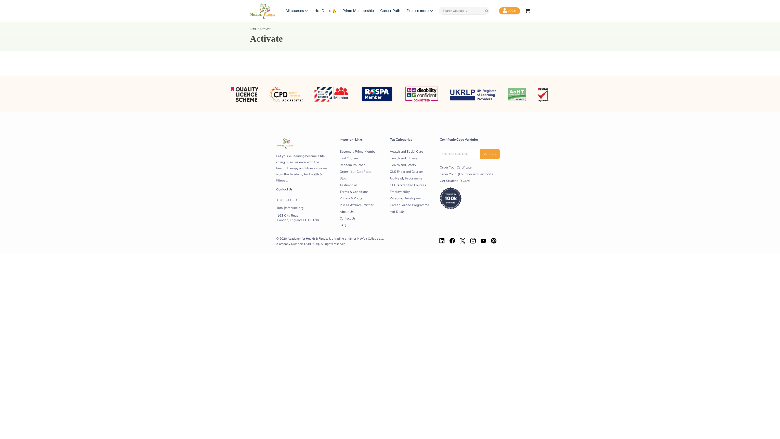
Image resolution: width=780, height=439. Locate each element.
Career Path (390, 11)
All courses (294, 11)
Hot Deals (322, 11)
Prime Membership (358, 11)
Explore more (417, 11)
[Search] (486, 11)
